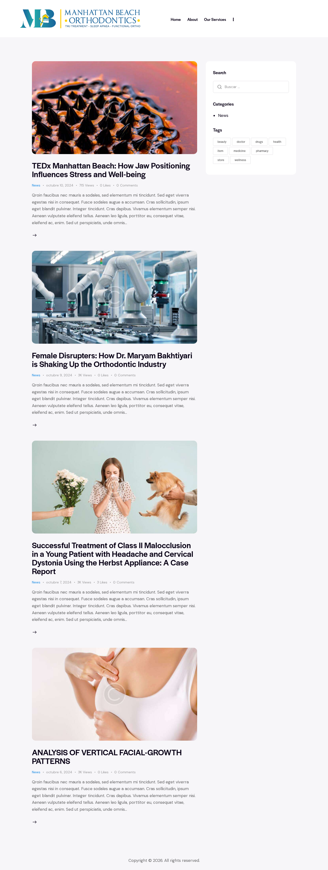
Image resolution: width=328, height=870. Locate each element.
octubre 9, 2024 (59, 375)
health (277, 141)
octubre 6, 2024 (59, 772)
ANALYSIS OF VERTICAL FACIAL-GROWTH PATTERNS (107, 756)
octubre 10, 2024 (59, 185)
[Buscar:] (251, 86)
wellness (240, 160)
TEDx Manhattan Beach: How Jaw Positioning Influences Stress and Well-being (111, 170)
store (221, 160)
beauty (222, 141)
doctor (241, 141)
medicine (240, 151)
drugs (259, 141)
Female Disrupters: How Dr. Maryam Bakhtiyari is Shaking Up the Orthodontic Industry (112, 359)
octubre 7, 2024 (59, 582)
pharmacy (262, 151)
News (36, 185)
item (220, 151)
